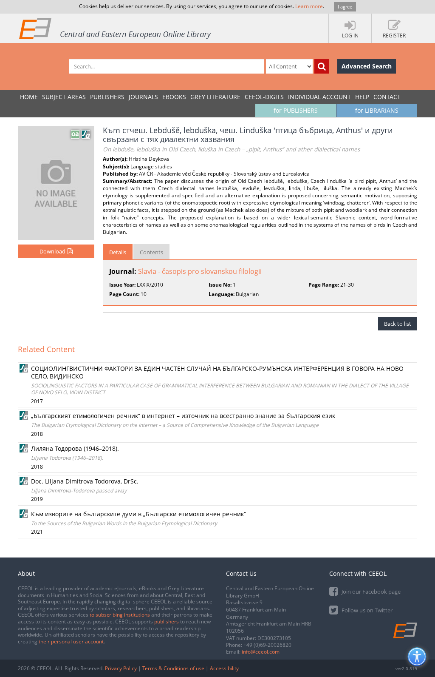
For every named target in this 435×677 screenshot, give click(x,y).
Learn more (309, 6)
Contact (387, 97)
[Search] (321, 66)
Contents (151, 252)
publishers (166, 621)
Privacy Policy (121, 668)
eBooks (174, 97)
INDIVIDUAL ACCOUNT (319, 97)
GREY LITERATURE (215, 97)
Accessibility (224, 668)
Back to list (397, 323)
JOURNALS (143, 97)
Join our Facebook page (370, 591)
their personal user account (71, 641)
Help (362, 97)
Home (29, 97)
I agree (345, 6)
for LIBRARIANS (376, 110)
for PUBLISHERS (296, 110)
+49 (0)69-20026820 (267, 645)
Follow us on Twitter (366, 610)
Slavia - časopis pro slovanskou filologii (200, 271)
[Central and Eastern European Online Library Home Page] (115, 28)
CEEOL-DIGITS (264, 97)
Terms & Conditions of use (173, 668)
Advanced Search (367, 66)
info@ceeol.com (261, 651)
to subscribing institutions (120, 614)
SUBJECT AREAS (64, 97)
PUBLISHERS (107, 97)
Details (117, 252)
